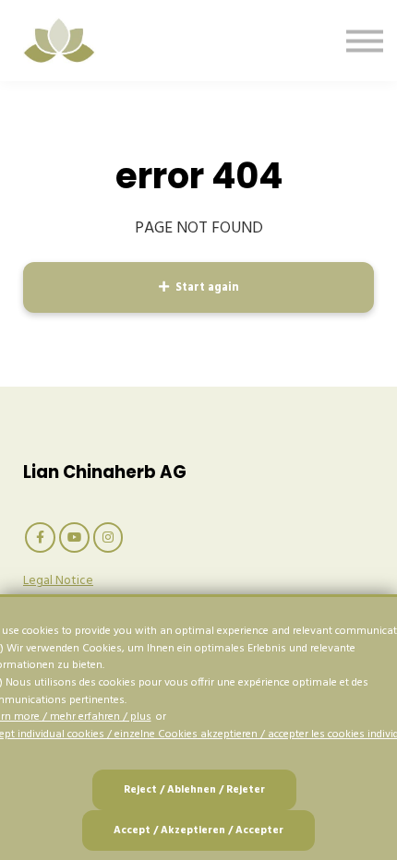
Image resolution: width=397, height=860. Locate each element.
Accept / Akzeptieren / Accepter (198, 830)
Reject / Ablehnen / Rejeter (194, 790)
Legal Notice (58, 581)
